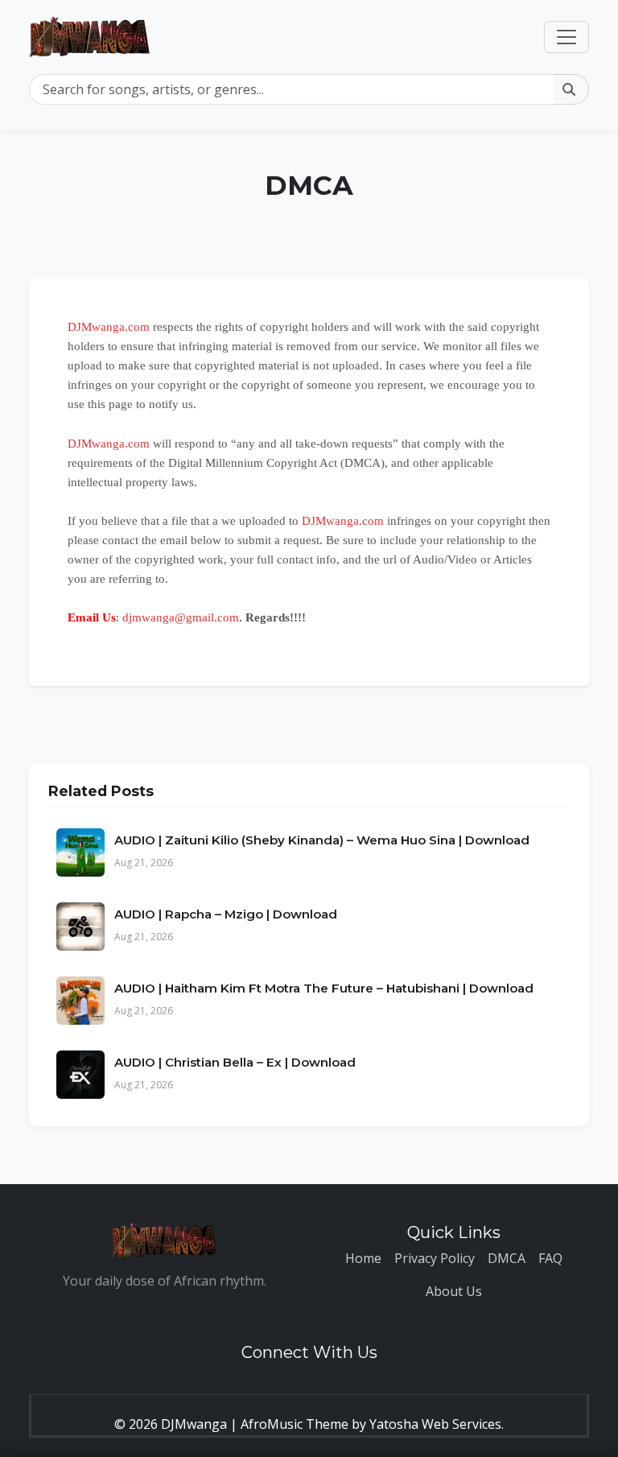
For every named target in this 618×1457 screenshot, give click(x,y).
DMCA (506, 1258)
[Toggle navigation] (566, 37)
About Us (454, 1291)
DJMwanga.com (109, 326)
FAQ (550, 1258)
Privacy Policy (434, 1258)
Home (363, 1258)
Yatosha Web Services (435, 1424)
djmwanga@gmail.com (180, 617)
